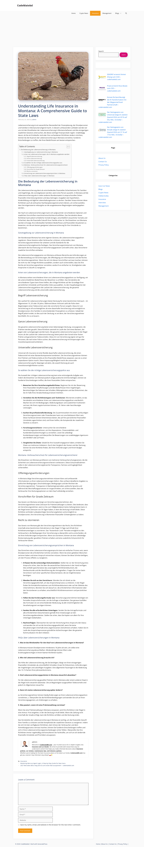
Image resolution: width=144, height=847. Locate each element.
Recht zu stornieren (32, 171)
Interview (102, 202)
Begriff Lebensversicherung (34, 156)
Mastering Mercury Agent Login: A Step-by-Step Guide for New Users (43, 763)
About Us (101, 158)
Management (106, 13)
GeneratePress (42, 844)
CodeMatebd (25, 5)
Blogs (117, 13)
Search (101, 51)
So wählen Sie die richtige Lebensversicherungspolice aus (43, 163)
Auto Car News (104, 186)
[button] (126, 13)
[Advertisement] (72, 30)
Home (73, 13)
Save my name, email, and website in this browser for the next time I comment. (50, 825)
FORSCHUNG (103, 196)
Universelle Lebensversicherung (35, 160)
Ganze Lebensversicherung (34, 158)
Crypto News (83, 13)
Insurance (95, 13)
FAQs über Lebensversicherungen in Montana (39, 176)
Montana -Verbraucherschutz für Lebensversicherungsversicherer (46, 165)
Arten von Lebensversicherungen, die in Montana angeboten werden (46, 154)
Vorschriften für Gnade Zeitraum (36, 169)
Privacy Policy (103, 165)
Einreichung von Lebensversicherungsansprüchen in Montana (44, 173)
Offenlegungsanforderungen (34, 167)
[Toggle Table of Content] (67, 146)
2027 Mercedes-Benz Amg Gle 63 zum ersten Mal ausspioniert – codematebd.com (47, 765)
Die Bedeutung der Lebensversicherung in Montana (38, 150)
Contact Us (102, 161)
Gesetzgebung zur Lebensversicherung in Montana (41, 152)
